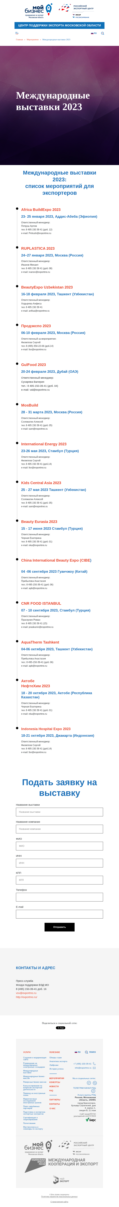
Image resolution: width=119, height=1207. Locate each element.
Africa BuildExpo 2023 (41, 935)
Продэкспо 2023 (36, 1051)
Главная (19, 40)
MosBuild (29, 1131)
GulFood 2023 (33, 1090)
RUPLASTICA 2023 (38, 974)
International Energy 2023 (43, 1170)
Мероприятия (32, 40)
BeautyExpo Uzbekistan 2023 (47, 1013)
